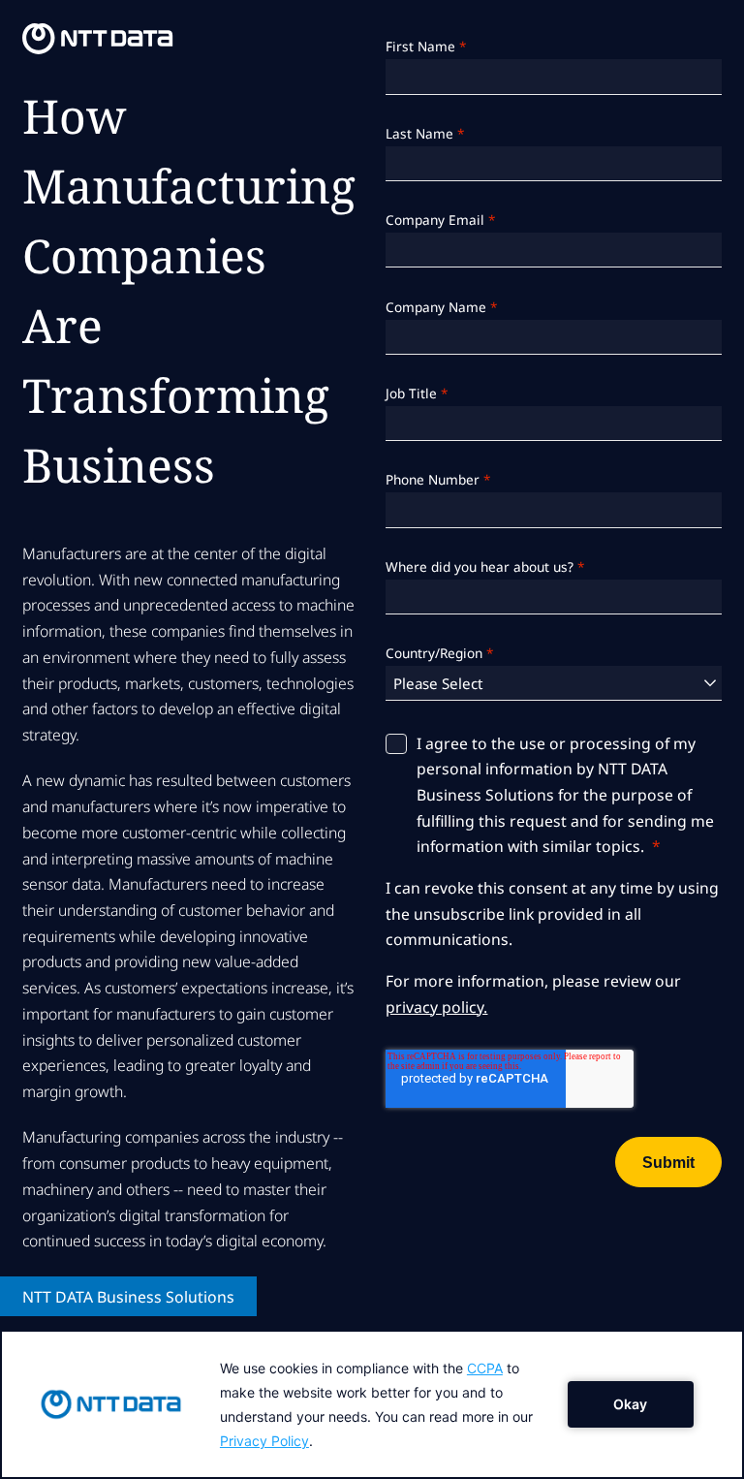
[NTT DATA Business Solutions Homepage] (97, 38)
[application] (372, 1404)
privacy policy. (436, 1007)
